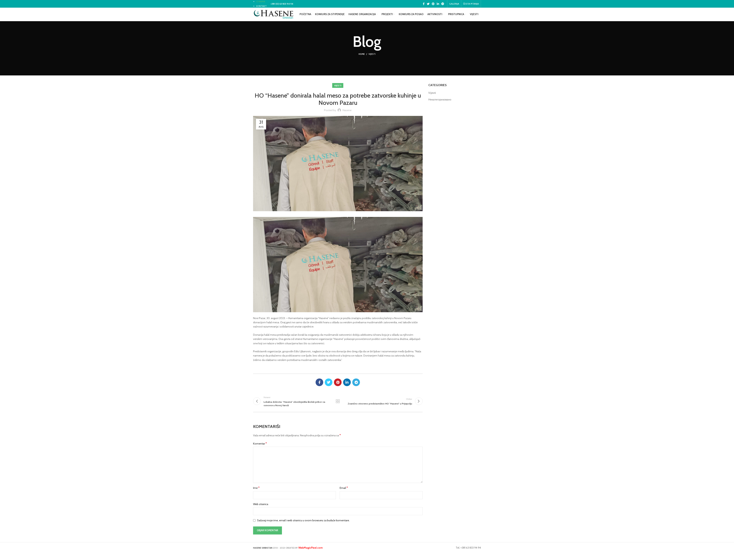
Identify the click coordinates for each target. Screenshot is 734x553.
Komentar (260, 443)
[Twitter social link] (428, 3)
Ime (256, 488)
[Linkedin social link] (438, 3)
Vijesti (372, 54)
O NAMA (260, 1)
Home (362, 54)
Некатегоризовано (439, 99)
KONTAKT (261, 6)
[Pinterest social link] (433, 3)
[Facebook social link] (424, 3)
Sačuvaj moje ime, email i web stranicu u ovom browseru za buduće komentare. (303, 520)
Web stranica (260, 504)
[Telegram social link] (442, 3)
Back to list (337, 401)
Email (344, 488)
